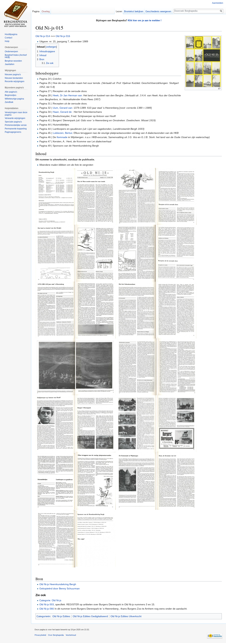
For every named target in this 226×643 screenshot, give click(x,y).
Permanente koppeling (16, 128)
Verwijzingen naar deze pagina (16, 113)
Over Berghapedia (56, 635)
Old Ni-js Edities (61, 616)
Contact (8, 37)
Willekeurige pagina (14, 99)
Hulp (7, 41)
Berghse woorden (13, 61)
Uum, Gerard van (62, 107)
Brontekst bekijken (133, 11)
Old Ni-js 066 (46, 608)
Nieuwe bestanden (14, 78)
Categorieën (43, 616)
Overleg (46, 11)
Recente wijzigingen (14, 81)
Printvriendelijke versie (16, 125)
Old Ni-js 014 (42, 36)
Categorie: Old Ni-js (50, 600)
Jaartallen (9, 64)
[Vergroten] (219, 89)
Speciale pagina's (13, 122)
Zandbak (9, 102)
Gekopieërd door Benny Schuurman (59, 588)
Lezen (119, 11)
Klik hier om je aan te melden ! (144, 20)
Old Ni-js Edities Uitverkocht (126, 616)
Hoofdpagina (11, 34)
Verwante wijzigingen (15, 118)
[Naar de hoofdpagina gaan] (15, 14)
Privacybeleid (40, 635)
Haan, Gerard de (62, 111)
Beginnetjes (10, 95)
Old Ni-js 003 (46, 604)
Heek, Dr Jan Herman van (67, 95)
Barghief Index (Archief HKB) (16, 56)
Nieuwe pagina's (13, 74)
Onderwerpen (11, 51)
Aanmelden (217, 3)
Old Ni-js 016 (63, 36)
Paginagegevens (13, 132)
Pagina (35, 11)
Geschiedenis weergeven (158, 11)
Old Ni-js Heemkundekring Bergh (57, 584)
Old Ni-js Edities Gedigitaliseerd (90, 616)
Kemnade (62, 137)
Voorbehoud (71, 635)
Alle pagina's (11, 92)
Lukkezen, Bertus (62, 133)
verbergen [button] (51, 47)
